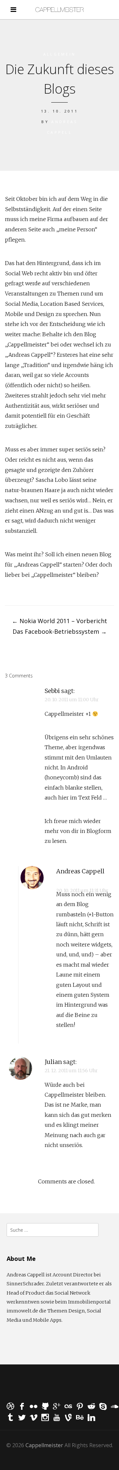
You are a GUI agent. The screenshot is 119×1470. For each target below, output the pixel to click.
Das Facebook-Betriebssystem (60, 631)
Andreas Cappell (80, 871)
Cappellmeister (44, 1445)
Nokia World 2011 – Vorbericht (59, 621)
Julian (53, 1062)
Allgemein (59, 54)
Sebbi (52, 691)
